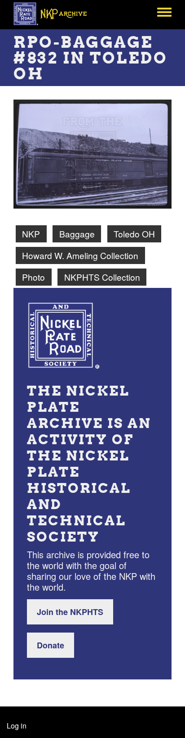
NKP (31, 234)
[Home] (55, 13)
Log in (16, 725)
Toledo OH (134, 234)
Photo (33, 277)
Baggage (77, 234)
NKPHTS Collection (102, 277)
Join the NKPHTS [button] (70, 612)
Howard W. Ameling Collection (80, 255)
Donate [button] (50, 645)
